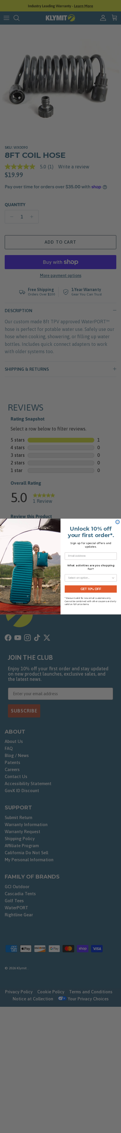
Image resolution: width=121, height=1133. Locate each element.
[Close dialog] (118, 522)
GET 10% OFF (90, 589)
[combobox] (89, 578)
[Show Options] (113, 578)
